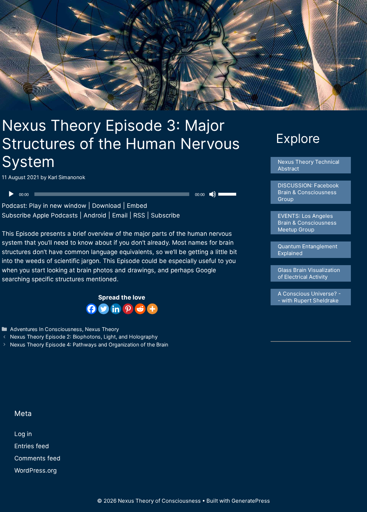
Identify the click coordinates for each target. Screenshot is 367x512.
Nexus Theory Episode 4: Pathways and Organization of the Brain (89, 344)
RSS (139, 215)
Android (95, 215)
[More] (152, 308)
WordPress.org (35, 470)
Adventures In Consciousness (46, 329)
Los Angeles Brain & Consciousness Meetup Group (308, 222)
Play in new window (57, 205)
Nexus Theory (102, 329)
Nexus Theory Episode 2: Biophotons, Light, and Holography (84, 337)
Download (106, 205)
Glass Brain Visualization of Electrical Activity (310, 273)
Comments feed (37, 458)
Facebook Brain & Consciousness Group (309, 192)
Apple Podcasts (55, 215)
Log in (23, 433)
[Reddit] (140, 308)
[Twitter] (103, 308)
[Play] (11, 194)
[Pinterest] (128, 308)
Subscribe (165, 215)
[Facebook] (91, 308)
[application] (122, 194)
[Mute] (212, 194)
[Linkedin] (115, 308)
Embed (137, 205)
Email (120, 215)
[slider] (228, 193)
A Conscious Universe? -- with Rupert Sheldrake (309, 297)
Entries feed (31, 446)
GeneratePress (251, 500)
